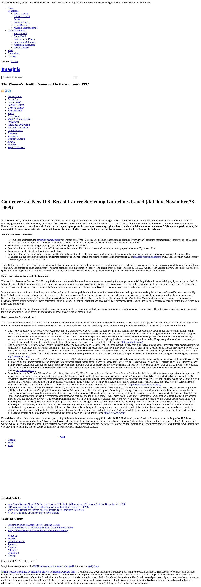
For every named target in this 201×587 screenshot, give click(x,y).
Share (10, 445)
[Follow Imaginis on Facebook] (6, 91)
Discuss (11, 439)
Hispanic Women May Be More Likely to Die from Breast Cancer (40, 527)
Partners (12, 547)
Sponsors (12, 544)
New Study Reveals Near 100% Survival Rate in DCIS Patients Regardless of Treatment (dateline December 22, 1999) (66, 504)
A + (16, 61)
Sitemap (12, 555)
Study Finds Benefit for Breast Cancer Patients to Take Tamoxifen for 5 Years (46, 509)
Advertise (12, 550)
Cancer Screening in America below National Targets (34, 524)
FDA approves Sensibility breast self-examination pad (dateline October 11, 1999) (48, 507)
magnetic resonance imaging (147, 256)
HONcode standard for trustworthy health (54, 566)
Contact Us (13, 552)
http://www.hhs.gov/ (132, 342)
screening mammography (49, 239)
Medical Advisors (16, 541)
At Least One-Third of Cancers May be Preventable (33, 512)
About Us (12, 535)
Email (10, 442)
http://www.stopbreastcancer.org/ (145, 384)
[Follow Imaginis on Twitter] (9, 91)
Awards (11, 538)
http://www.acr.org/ (26, 370)
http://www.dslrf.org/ (114, 413)
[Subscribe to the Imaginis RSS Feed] (2, 91)
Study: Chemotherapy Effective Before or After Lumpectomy (38, 530)
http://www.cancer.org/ (19, 356)
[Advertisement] (95, 173)
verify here (93, 566)
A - (12, 61)
